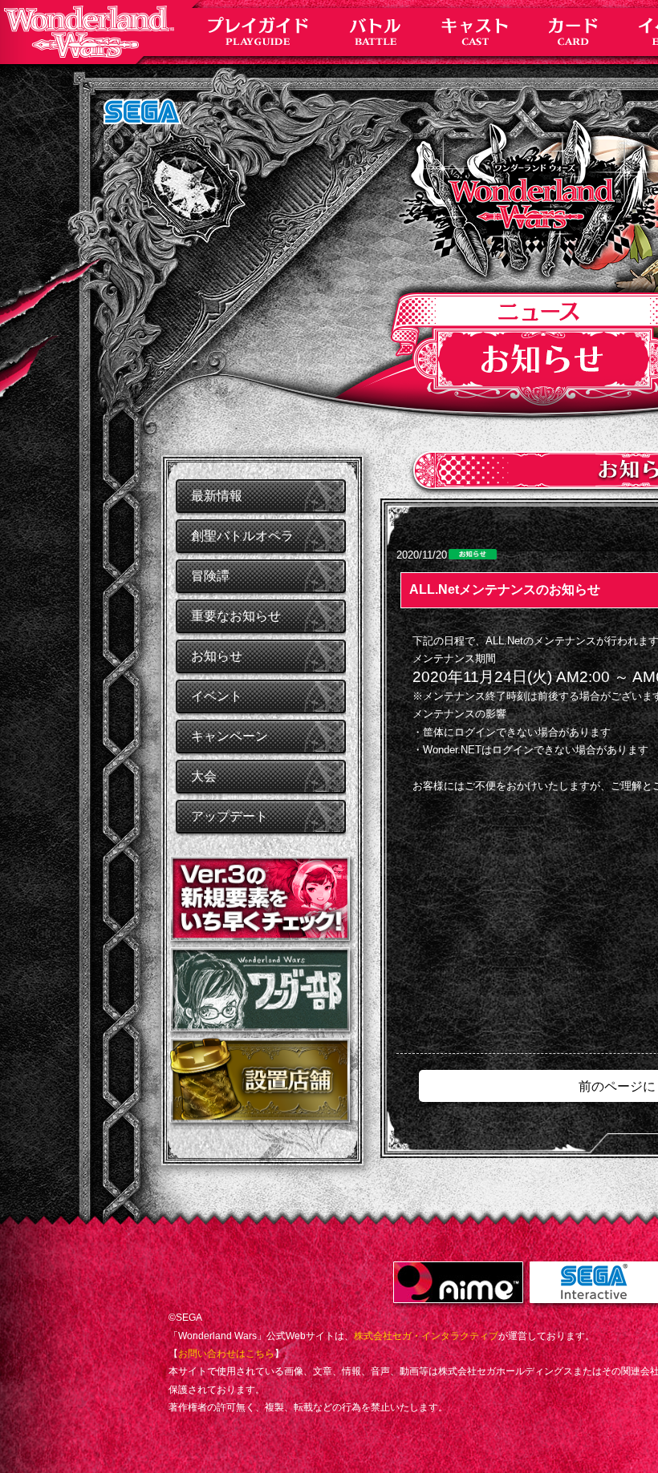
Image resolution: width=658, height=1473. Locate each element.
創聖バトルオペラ (242, 536)
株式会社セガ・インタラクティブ (426, 1336)
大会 (204, 776)
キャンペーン (229, 736)
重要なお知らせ (236, 616)
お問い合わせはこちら (226, 1353)
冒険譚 (210, 576)
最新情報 (216, 495)
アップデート (229, 816)
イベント (216, 696)
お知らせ (216, 656)
